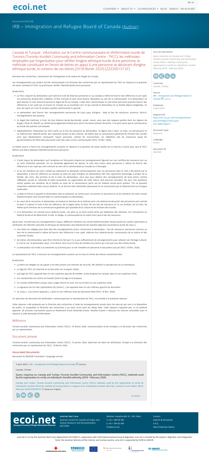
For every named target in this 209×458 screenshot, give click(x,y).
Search (173, 8)
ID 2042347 (135, 396)
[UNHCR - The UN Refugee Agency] (158, 448)
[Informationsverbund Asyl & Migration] (135, 448)
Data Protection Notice (163, 427)
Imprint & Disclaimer (163, 419)
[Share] (30, 395)
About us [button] (127, 8)
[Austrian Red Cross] (56, 448)
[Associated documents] (173, 76)
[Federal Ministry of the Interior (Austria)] (112, 448)
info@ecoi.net (113, 427)
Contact (156, 416)
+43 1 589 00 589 (116, 423)
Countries (110, 8)
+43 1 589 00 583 (116, 419)
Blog (164, 8)
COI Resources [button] (147, 8)
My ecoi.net (188, 8)
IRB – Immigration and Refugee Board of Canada (52, 364)
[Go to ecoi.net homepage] (30, 6)
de (193, 2)
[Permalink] (37, 395)
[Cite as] (23, 395)
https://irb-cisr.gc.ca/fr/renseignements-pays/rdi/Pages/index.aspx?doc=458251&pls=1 (172, 120)
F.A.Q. (156, 423)
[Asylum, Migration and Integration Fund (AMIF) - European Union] (93, 448)
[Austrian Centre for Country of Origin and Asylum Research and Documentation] (77, 448)
